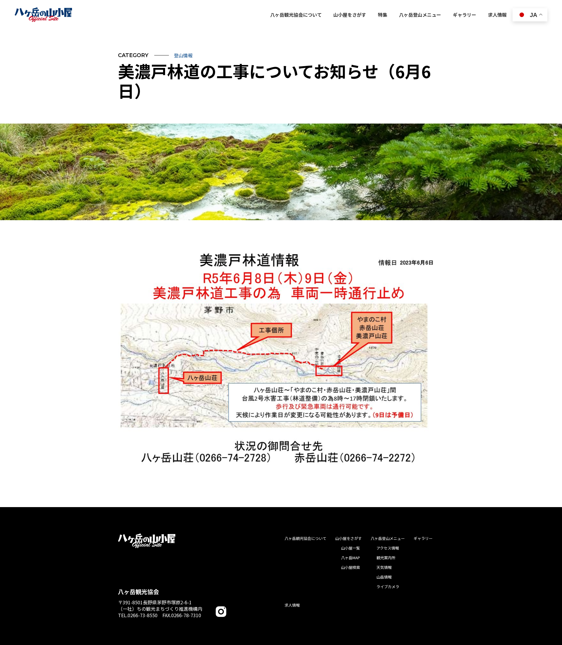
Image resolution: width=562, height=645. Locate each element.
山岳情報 (384, 577)
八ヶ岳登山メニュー (388, 538)
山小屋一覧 (350, 548)
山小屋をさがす (348, 538)
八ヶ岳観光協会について (305, 538)
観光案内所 (385, 557)
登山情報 (183, 55)
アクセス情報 (387, 548)
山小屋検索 (350, 567)
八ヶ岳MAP (350, 557)
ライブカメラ (387, 586)
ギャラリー (423, 538)
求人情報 (292, 605)
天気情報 (384, 567)
